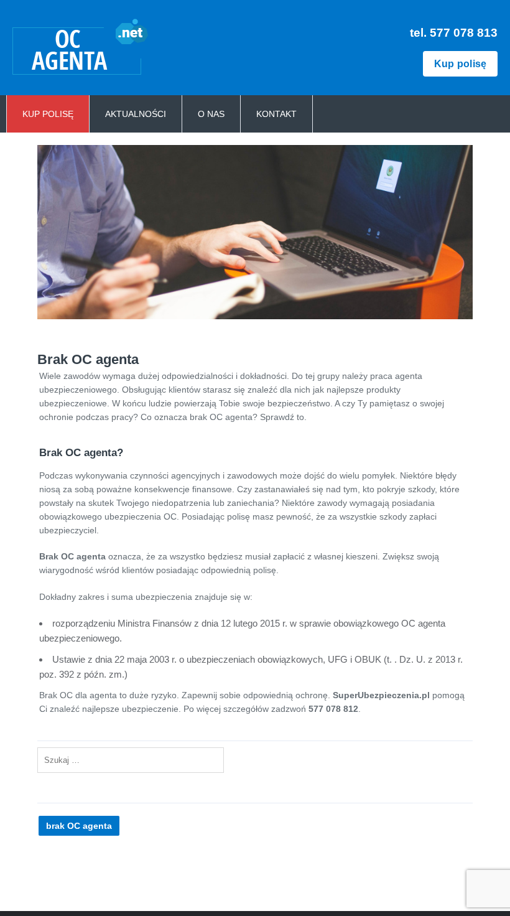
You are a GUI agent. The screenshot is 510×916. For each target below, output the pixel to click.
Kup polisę (460, 63)
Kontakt (276, 114)
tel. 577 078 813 (454, 32)
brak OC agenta (79, 826)
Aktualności (135, 114)
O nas (211, 114)
